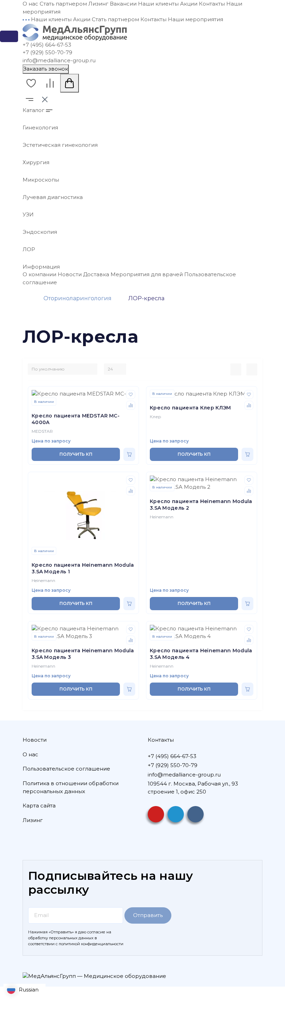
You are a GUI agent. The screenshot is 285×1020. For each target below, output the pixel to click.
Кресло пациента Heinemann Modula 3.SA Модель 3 (83, 654)
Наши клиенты (158, 3)
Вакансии (123, 3)
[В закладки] (130, 394)
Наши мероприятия (195, 19)
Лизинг (98, 3)
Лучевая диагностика (53, 197)
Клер (155, 416)
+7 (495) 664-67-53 (47, 44)
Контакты (212, 3)
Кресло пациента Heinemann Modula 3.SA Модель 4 (201, 654)
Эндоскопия (40, 232)
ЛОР (29, 249)
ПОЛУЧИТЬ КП (75, 454)
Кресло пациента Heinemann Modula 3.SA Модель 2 (201, 504)
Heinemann (43, 580)
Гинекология (40, 127)
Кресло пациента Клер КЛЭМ (190, 408)
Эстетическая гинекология (60, 145)
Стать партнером (63, 3)
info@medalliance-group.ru (59, 60)
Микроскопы (41, 179)
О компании (39, 274)
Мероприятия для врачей (147, 274)
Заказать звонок (45, 68)
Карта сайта (39, 805)
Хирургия (36, 162)
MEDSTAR (42, 431)
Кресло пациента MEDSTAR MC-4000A (76, 419)
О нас (30, 3)
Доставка (96, 274)
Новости (70, 274)
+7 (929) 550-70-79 (47, 52)
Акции (188, 3)
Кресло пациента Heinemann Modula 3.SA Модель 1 (83, 568)
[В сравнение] (130, 405)
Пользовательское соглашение (66, 768)
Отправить (148, 915)
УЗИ (28, 214)
